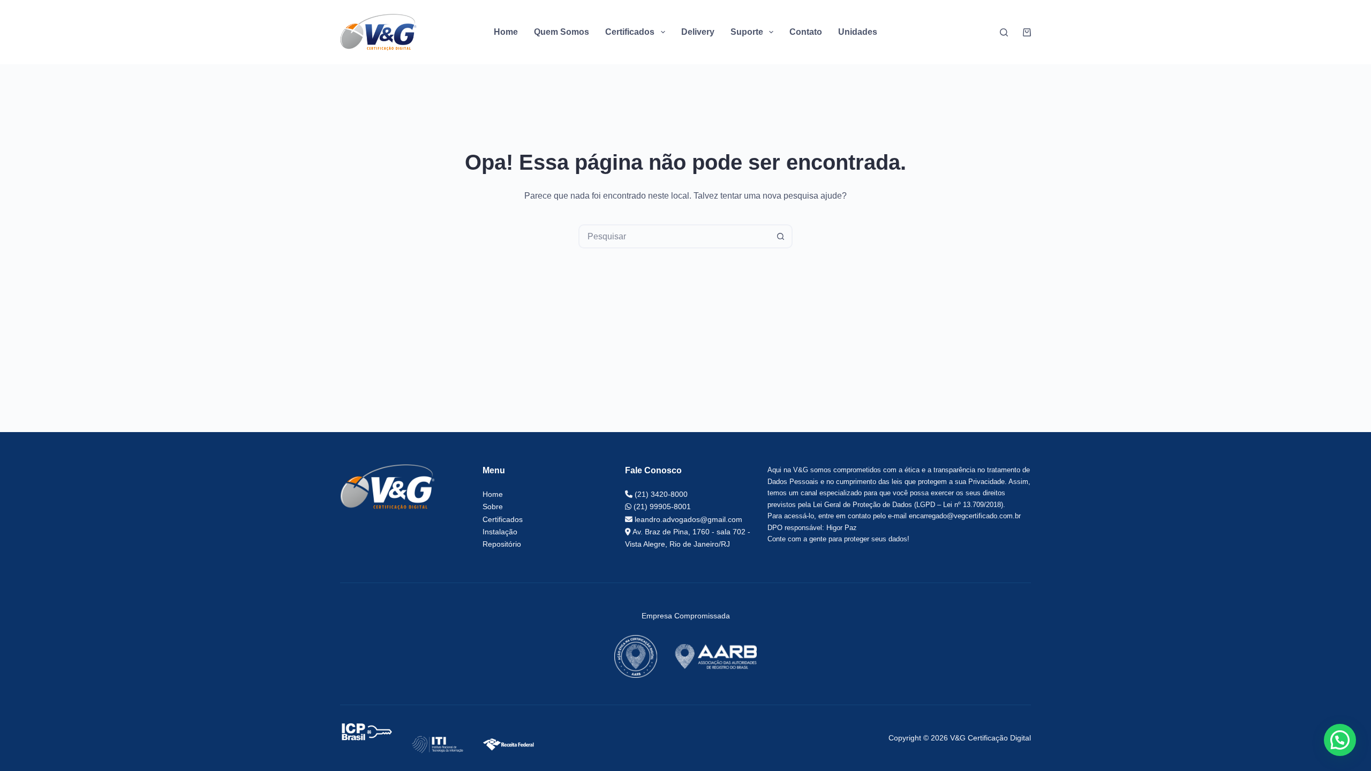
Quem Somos (561, 31)
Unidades (857, 31)
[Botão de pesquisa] (781, 236)
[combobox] (674, 236)
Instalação (500, 531)
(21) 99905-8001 (661, 506)
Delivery (697, 31)
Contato (805, 31)
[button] (1340, 740)
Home (506, 31)
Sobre (493, 506)
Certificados (503, 519)
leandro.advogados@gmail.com (687, 519)
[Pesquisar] (1004, 32)
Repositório (502, 544)
